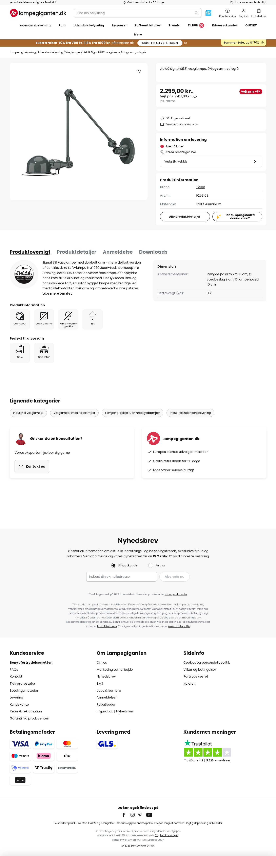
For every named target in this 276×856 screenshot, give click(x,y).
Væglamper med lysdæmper (74, 413)
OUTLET (251, 25)
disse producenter (176, 594)
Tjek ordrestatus (23, 683)
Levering (16, 697)
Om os (102, 662)
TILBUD (193, 25)
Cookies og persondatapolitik (206, 662)
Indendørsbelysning (50, 52)
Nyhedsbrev (106, 676)
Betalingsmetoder (24, 690)
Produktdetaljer (76, 252)
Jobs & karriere (109, 690)
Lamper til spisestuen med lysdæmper (132, 413)
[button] (139, 72)
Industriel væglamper (28, 413)
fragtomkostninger (166, 835)
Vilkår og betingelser (199, 669)
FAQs (14, 669)
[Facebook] (126, 814)
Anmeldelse (118, 252)
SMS (100, 683)
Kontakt (16, 676)
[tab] (30, 252)
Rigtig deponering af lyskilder (204, 823)
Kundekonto (19, 704)
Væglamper (72, 52)
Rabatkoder (106, 704)
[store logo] (38, 13)
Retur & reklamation (26, 711)
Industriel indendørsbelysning (190, 413)
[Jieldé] (24, 274)
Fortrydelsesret (195, 676)
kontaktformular (107, 626)
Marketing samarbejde (115, 669)
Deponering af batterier (170, 823)
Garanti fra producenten (29, 718)
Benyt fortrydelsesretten (31, 662)
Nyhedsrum (125, 711)
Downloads (153, 252)
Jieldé (200, 187)
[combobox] (137, 13)
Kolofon (189, 683)
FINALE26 (160, 43)
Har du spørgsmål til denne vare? (239, 216)
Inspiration (105, 711)
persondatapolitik (179, 626)
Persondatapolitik (64, 823)
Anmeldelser (107, 697)
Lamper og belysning (23, 52)
